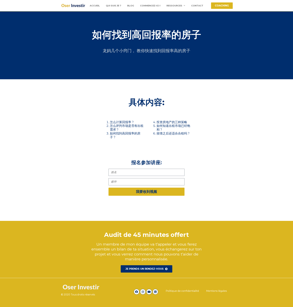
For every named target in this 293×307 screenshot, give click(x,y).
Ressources (174, 5)
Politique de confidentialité (183, 290)
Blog (130, 5)
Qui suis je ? (113, 5)
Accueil (95, 5)
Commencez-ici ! (150, 5)
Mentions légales (216, 290)
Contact (197, 5)
